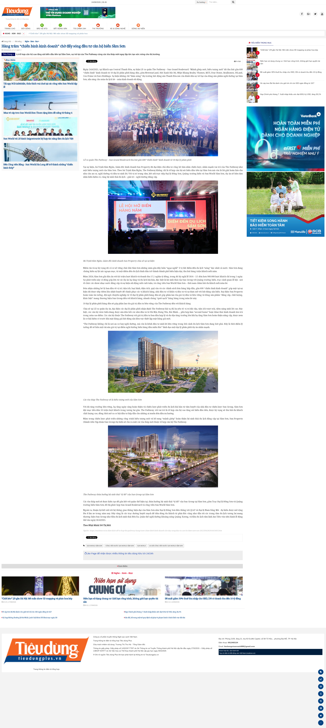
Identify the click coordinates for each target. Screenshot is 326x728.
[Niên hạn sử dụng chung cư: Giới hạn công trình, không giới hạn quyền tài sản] (252, 69)
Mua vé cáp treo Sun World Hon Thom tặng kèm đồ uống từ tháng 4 (37, 112)
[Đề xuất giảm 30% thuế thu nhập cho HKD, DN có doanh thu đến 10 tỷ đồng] (252, 80)
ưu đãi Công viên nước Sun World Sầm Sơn (166, 546)
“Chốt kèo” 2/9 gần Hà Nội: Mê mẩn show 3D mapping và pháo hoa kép (37, 598)
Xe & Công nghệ (117, 29)
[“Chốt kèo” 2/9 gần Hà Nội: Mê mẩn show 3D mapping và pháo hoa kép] (252, 58)
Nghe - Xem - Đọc (123, 573)
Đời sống (25, 29)
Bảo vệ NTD (42, 29)
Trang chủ (10, 29)
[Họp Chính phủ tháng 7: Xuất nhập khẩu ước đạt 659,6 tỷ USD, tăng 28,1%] (252, 102)
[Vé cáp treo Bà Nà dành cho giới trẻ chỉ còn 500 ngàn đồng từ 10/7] (252, 91)
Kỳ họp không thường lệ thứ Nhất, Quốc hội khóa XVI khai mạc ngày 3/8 (29, 617)
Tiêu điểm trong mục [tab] (260, 43)
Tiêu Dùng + (8, 54)
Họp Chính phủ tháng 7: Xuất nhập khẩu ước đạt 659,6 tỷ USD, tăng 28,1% (153, 612)
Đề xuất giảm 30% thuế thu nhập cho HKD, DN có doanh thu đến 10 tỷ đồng (203, 598)
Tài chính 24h (79, 29)
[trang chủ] (17, 17)
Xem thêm (122, 566)
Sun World (141, 546)
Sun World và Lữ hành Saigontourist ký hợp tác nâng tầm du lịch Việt (38, 138)
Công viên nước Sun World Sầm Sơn (120, 546)
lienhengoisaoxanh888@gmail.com (239, 646)
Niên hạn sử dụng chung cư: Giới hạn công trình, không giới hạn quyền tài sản (64, 33)
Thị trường (98, 29)
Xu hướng (202, 2)
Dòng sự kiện (138, 29)
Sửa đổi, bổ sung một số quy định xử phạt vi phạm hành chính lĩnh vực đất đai (155, 617)
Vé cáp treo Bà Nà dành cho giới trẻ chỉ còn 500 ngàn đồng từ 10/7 (27, 612)
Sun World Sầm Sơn (94, 546)
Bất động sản (60, 29)
